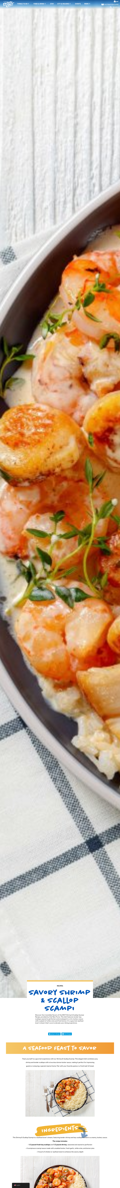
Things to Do (22, 4)
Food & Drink (38, 4)
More (86, 4)
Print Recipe (67, 1034)
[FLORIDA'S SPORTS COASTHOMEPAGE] (7, 4)
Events (78, 4)
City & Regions (63, 4)
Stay (52, 4)
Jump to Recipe (55, 1034)
